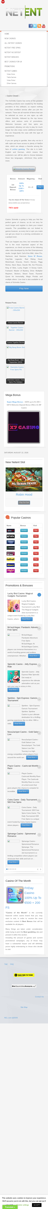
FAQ (12, 964)
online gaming (18, 149)
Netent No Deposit (13, 52)
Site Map (24, 1007)
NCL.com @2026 (11, 1018)
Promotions (10, 66)
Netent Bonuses (12, 57)
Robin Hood (24, 494)
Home (7, 34)
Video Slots (11, 74)
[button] (16, 315)
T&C (6, 964)
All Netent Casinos (13, 43)
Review (24, 530)
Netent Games (11, 71)
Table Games (11, 77)
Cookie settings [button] (22, 1205)
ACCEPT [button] (36, 1205)
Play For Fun (24, 502)
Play (39, 187)
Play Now (24, 288)
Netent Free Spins (12, 48)
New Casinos (10, 38)
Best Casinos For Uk (13, 62)
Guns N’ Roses (35, 256)
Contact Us (39, 997)
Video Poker (11, 80)
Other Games (11, 83)
